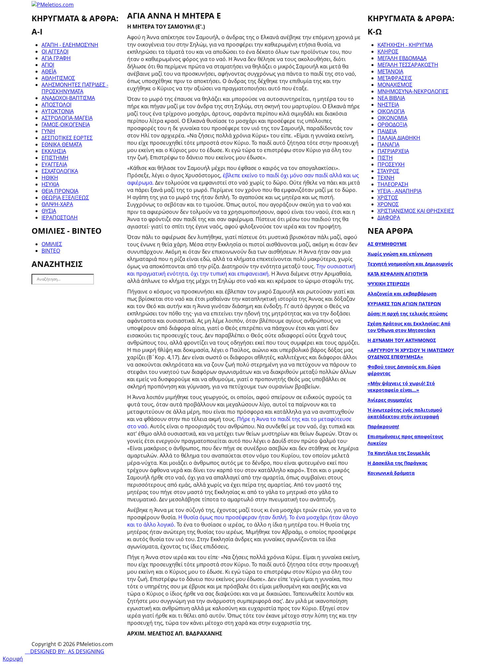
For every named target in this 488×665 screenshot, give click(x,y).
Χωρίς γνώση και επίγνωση (399, 254)
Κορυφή (13, 658)
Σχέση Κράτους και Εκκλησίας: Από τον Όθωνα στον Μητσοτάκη (408, 326)
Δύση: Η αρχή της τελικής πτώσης (407, 313)
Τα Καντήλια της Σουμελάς (398, 453)
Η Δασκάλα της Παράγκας (397, 463)
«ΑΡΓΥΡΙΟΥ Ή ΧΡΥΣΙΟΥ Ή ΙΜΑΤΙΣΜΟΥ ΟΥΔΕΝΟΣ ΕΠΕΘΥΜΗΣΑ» (410, 353)
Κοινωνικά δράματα (391, 473)
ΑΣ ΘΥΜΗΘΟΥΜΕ (387, 244)
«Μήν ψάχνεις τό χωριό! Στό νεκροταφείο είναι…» (401, 386)
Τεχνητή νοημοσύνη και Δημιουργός (410, 264)
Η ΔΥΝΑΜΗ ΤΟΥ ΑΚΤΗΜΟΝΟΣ (401, 340)
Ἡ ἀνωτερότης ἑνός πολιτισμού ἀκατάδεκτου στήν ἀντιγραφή (404, 413)
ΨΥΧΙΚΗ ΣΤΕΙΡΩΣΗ (388, 284)
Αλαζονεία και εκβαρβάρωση (402, 294)
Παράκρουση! (383, 426)
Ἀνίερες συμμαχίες (389, 400)
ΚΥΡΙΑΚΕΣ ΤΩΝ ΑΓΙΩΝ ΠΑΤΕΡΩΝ (404, 303)
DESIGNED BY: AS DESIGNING (64, 651)
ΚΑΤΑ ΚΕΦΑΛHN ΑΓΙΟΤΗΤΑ (397, 274)
